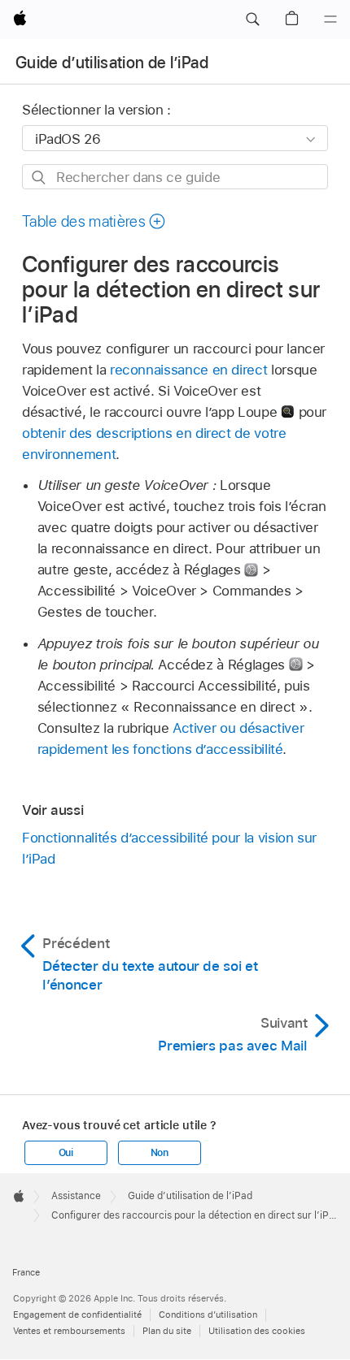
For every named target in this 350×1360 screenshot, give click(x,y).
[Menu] (330, 19)
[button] (252, 19)
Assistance (76, 1196)
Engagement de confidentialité (77, 1314)
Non (159, 1153)
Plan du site (166, 1330)
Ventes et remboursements (69, 1330)
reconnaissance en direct (188, 370)
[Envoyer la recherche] (39, 177)
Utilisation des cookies (256, 1330)
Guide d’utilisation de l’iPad (111, 62)
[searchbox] (175, 176)
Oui (66, 1153)
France (26, 1272)
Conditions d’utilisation (208, 1314)
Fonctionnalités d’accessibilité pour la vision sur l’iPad (169, 848)
